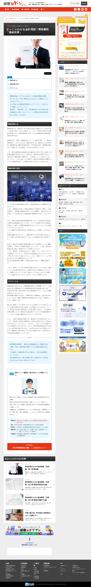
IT (43, 9)
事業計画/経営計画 (63, 192)
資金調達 (74, 193)
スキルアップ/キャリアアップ (72, 219)
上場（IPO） (72, 192)
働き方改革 (74, 210)
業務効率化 (61, 219)
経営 (8, 9)
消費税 (60, 204)
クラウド (69, 226)
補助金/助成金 (81, 193)
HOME (6, 18)
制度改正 (83, 219)
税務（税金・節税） (78, 202)
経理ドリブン (15, 3)
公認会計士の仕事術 (68, 204)
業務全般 (35, 9)
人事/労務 (26, 9)
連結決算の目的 (14, 84)
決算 (15, 18)
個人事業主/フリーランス (65, 193)
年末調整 (61, 212)
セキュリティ (75, 226)
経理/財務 (16, 9)
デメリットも (14, 88)
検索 (85, 3)
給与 (63, 210)
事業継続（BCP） (80, 192)
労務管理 (80, 210)
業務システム (62, 226)
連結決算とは (14, 80)
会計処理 (61, 202)
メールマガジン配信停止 (79, 572)
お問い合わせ (76, 567)
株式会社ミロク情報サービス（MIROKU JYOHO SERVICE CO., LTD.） (32, 421)
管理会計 (66, 202)
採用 (60, 210)
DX (80, 226)
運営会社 (75, 565)
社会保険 (68, 210)
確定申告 (61, 195)
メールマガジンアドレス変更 (78, 569)
